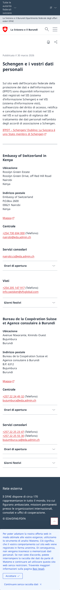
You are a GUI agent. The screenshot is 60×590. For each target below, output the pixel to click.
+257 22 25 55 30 (13, 436)
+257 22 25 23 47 (13, 432)
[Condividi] (55, 42)
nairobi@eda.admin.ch (17, 237)
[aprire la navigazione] (55, 29)
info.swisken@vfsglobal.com (20, 292)
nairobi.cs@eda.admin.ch (18, 256)
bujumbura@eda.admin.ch (19, 400)
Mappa (7, 218)
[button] (54, 521)
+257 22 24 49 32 (13, 396)
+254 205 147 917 (14, 288)
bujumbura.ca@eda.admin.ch (21, 440)
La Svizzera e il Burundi (24, 29)
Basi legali (38, 568)
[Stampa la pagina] (48, 42)
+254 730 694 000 (14, 233)
